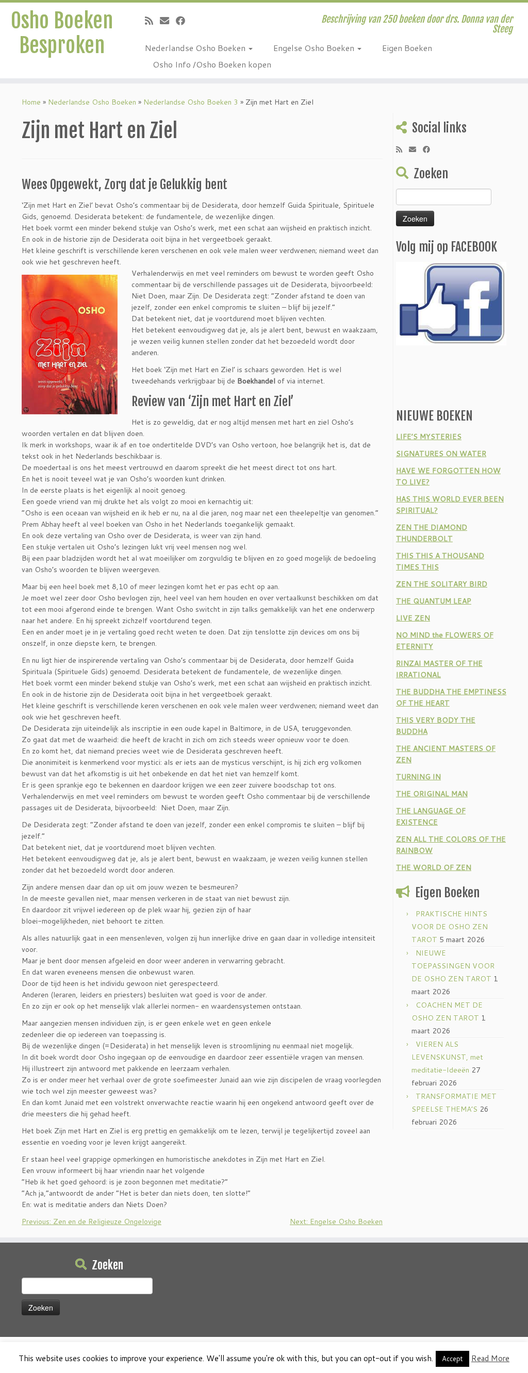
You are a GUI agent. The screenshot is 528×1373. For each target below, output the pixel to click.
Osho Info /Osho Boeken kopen (212, 64)
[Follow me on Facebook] (184, 20)
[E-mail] (168, 20)
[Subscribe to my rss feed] (152, 20)
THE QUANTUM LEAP (433, 601)
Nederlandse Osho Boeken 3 (190, 102)
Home (31, 102)
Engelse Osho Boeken (314, 48)
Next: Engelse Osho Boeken (336, 1221)
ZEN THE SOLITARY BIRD (441, 584)
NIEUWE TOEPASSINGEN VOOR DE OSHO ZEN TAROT (452, 966)
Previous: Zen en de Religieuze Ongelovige (91, 1221)
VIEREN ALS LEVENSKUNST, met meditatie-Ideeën (447, 1057)
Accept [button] (452, 1358)
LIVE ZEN (413, 618)
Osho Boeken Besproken (62, 33)
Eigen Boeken (407, 48)
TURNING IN (418, 777)
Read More (490, 1358)
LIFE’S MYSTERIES (428, 436)
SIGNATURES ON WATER (441, 453)
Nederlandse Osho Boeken (196, 48)
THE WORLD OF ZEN (433, 867)
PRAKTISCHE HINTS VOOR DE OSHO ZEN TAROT (449, 927)
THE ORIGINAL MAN (432, 794)
